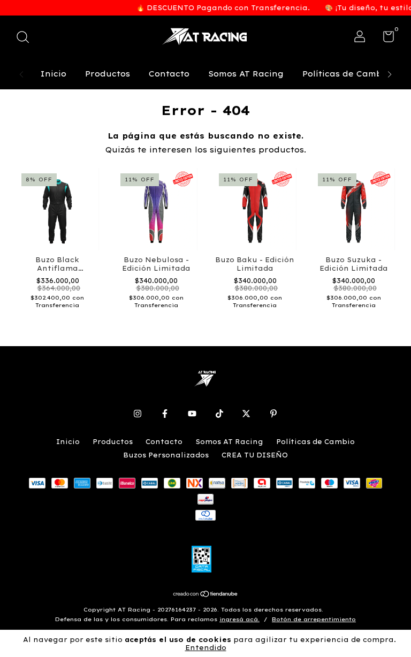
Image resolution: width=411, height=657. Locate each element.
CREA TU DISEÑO (255, 455)
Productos (107, 74)
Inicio (53, 74)
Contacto (169, 74)
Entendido (205, 648)
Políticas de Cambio (346, 74)
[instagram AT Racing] (137, 413)
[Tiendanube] (205, 595)
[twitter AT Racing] (246, 413)
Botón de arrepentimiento (314, 619)
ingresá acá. (239, 619)
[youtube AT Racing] (192, 413)
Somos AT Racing (246, 74)
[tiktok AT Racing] (219, 413)
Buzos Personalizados (166, 455)
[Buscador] (26, 38)
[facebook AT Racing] (165, 413)
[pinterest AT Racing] (273, 413)
